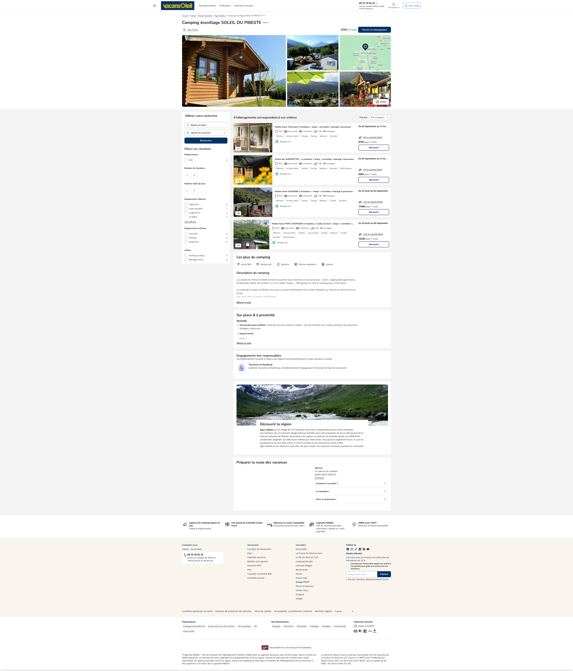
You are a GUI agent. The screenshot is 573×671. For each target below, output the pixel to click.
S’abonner (384, 574)
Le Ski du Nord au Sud (307, 557)
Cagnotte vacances (256, 557)
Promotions (225, 5)
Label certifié (188, 631)
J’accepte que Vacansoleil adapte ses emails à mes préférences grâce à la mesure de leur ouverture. (371, 566)
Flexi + (250, 553)
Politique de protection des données (233, 611)
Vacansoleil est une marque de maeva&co (290, 647)
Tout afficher (190, 222)
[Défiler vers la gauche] (237, 137)
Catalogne (314, 626)
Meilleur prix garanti (257, 561)
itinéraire (319, 477)
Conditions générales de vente (197, 611)
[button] (154, 5)
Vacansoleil (301, 549)
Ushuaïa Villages (304, 565)
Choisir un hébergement (374, 30)
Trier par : (363, 117)
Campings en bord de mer (194, 626)
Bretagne (276, 626)
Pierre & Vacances (305, 586)
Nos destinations (207, 5)
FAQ (249, 569)
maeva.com (301, 577)
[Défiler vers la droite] (268, 137)
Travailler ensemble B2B (259, 573)
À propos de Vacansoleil (259, 549)
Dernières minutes (243, 5)
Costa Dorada (340, 626)
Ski (255, 626)
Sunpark (300, 594)
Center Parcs (302, 590)
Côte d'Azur (289, 626)
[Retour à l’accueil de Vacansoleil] (178, 5)
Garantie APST (254, 565)
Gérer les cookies (262, 611)
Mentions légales (323, 611)
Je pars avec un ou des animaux (221, 626)
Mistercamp (302, 569)
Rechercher (206, 140)
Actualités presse (255, 577)
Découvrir (374, 147)
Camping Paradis (304, 561)
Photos (383, 102)
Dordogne (326, 626)
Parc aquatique (244, 626)
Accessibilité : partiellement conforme (293, 611)
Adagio (299, 598)
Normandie (301, 626)
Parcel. (299, 573)
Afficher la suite (244, 302)
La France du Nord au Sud (309, 553)
